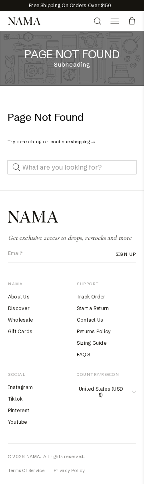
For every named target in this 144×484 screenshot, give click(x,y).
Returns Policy (94, 331)
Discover (19, 308)
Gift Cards (20, 331)
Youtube (17, 422)
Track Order (91, 297)
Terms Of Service (26, 470)
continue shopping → (72, 141)
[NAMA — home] (24, 21)
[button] (114, 21)
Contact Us (90, 320)
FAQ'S (83, 355)
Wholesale (20, 320)
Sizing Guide (91, 343)
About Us (19, 297)
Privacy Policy (69, 470)
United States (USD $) (101, 392)
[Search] (97, 21)
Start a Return (93, 308)
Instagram (20, 387)
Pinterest (18, 410)
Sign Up (126, 254)
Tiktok (15, 399)
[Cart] (132, 21)
